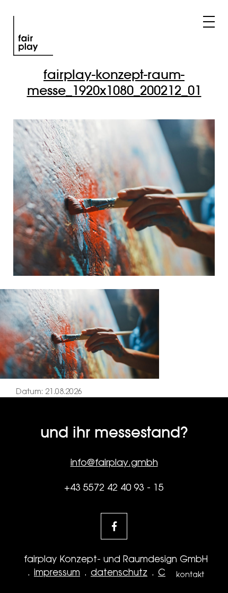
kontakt (190, 574)
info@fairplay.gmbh (114, 462)
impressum (57, 572)
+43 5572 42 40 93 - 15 (114, 487)
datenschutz (119, 572)
